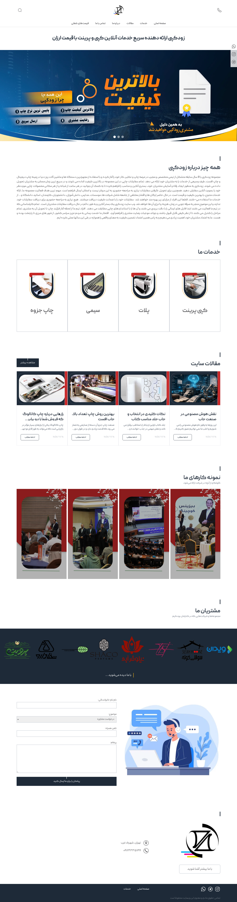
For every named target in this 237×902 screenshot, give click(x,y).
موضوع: (113, 714)
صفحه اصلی (160, 23)
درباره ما (116, 23)
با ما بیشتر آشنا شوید (199, 869)
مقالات (130, 23)
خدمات (143, 23)
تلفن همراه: (111, 728)
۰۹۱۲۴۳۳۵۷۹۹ (132, 851)
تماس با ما (100, 23)
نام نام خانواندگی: (107, 700)
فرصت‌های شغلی (80, 23)
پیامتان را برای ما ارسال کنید (66, 781)
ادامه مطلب (183, 437)
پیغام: (113, 742)
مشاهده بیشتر (27, 363)
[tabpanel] (118, 102)
